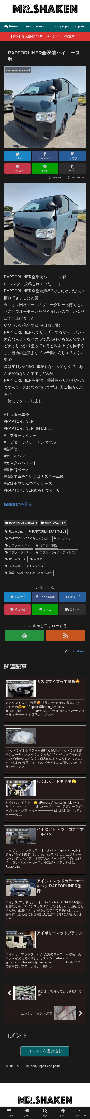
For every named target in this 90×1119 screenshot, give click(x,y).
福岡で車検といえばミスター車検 (30, 573)
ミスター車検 (48, 545)
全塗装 (38, 559)
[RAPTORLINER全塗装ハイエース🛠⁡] (45, 263)
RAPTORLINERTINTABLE (49, 531)
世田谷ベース (17, 559)
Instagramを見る (18, 504)
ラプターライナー (20, 552)
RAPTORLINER (55, 522)
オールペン (64, 538)
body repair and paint (23, 522)
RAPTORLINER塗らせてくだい (29, 538)
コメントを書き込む (45, 1051)
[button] (80, 670)
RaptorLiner (16, 531)
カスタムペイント (20, 545)
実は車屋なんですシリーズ (26, 566)
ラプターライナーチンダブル (58, 552)
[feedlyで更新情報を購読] (24, 635)
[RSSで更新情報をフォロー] (65, 635)
